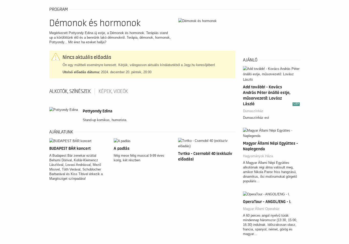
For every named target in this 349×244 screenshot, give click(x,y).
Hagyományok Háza (258, 156)
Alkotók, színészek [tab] (70, 91)
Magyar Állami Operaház (261, 209)
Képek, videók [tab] (113, 91)
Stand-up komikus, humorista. (105, 120)
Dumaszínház (253, 111)
